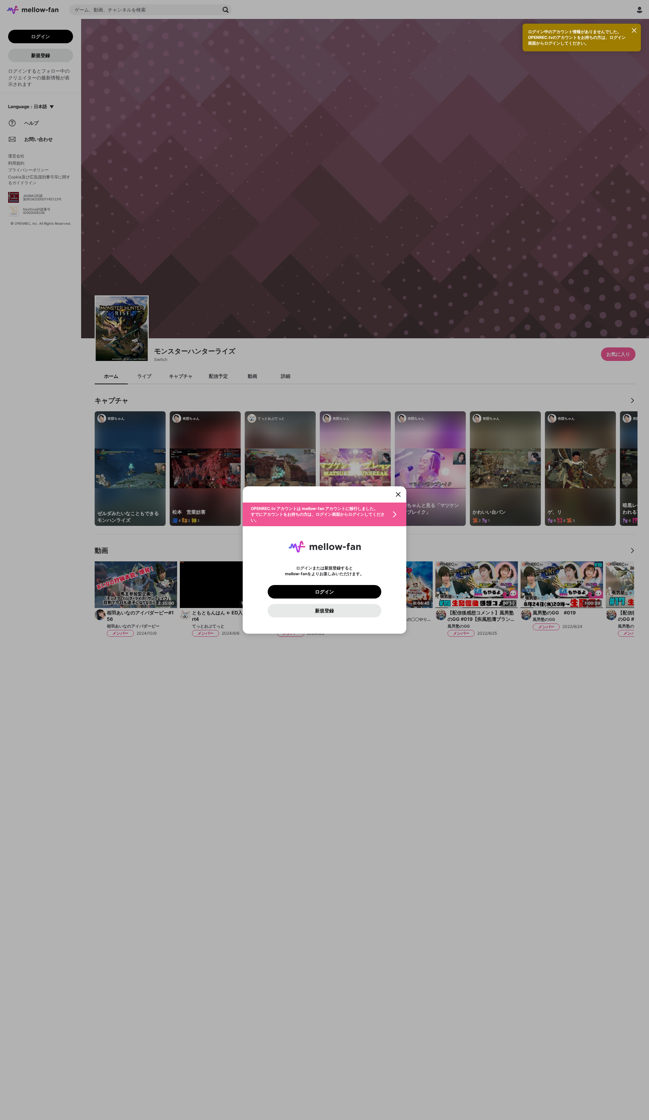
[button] (324, 514)
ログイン (324, 591)
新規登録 (324, 610)
